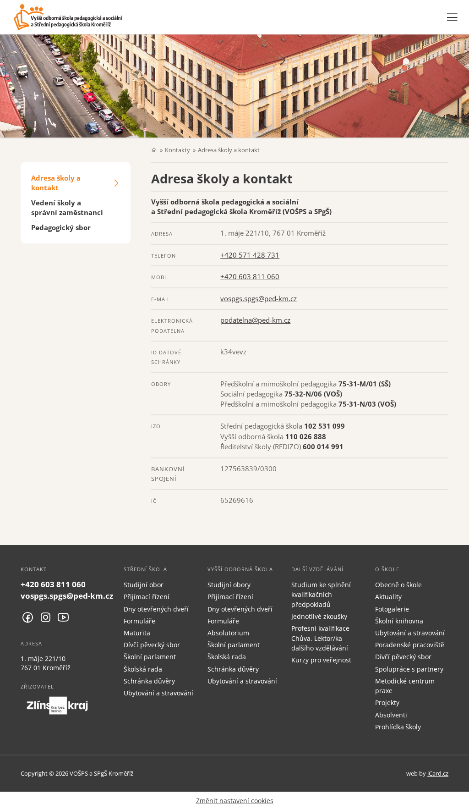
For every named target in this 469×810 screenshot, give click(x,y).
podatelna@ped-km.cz (255, 320)
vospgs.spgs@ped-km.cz (258, 298)
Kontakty (177, 150)
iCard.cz (437, 773)
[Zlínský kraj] (57, 705)
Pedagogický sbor (61, 227)
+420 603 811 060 (249, 276)
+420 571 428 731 (249, 254)
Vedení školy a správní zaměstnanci (67, 207)
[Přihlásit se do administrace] (460, 801)
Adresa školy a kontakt (56, 182)
